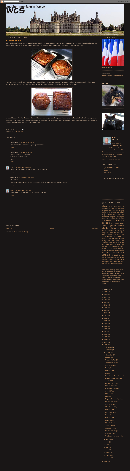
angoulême (105, 208)
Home (52, 228)
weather (120, 259)
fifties (111, 220)
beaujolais (105, 210)
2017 (105, 315)
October (108, 352)
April (107, 450)
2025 (105, 294)
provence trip (106, 246)
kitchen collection (107, 230)
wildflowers (120, 261)
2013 (105, 326)
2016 (105, 318)
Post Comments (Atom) (21, 232)
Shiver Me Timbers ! (111, 415)
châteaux (105, 216)
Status (106, 170)
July (107, 442)
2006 (105, 345)
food (114, 220)
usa (118, 257)
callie (104, 212)
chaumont (113, 216)
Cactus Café (109, 393)
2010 (105, 334)
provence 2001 (119, 244)
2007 (105, 342)
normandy (115, 238)
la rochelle (118, 230)
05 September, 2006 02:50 (26, 142)
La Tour (107, 373)
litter (115, 232)
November (109, 350)
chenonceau (120, 216)
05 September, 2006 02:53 (26, 152)
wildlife (104, 263)
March (108, 452)
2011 (105, 331)
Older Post (95, 228)
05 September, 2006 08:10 (23, 167)
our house (116, 240)
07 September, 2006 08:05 (23, 190)
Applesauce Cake (13, 40)
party (111, 244)
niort (110, 238)
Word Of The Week (111, 365)
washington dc (112, 259)
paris (115, 242)
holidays (113, 228)
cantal (114, 212)
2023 (105, 300)
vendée (122, 257)
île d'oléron (120, 228)
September (109, 355)
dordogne (121, 218)
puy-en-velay (115, 246)
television (116, 252)
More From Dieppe (110, 412)
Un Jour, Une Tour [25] (112, 360)
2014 (105, 323)
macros (110, 234)
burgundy (121, 210)
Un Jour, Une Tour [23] (112, 431)
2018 (105, 313)
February (108, 455)
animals (111, 208)
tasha (108, 252)
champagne (121, 214)
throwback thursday (118, 255)
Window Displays (110, 433)
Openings (108, 396)
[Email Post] (22, 129)
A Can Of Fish (109, 391)
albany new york (109, 206)
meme (114, 234)
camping (109, 212)
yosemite (119, 263)
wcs (11, 167)
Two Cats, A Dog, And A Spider (114, 436)
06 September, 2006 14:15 (26, 177)
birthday (115, 210)
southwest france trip (114, 250)
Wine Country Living (111, 407)
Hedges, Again (109, 357)
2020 (105, 307)
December (109, 347)
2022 (105, 302)
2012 (105, 329)
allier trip (121, 206)
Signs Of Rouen (110, 425)
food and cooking (17, 131)
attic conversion (119, 208)
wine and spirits (112, 263)
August (108, 439)
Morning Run (109, 368)
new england (117, 236)
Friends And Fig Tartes (112, 388)
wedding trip (105, 261)
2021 (105, 305)
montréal (109, 236)
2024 (105, 297)
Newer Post (9, 228)
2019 (105, 310)
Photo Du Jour (109, 370)
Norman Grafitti (109, 420)
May (107, 447)
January (108, 458)
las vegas (110, 232)
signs (110, 248)
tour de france (106, 257)
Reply (12, 147)
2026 (105, 292)
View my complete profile (111, 159)
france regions (115, 223)
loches (119, 232)
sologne (115, 248)
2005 (105, 461)
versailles (104, 259)
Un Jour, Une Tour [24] (112, 401)
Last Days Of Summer (112, 383)
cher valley (106, 218)
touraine (113, 257)
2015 (105, 321)
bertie (110, 210)
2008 (105, 339)
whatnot (113, 261)
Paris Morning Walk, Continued (114, 376)
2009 (105, 337)
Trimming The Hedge (111, 362)
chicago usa (114, 218)
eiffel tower (105, 220)
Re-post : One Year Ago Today (114, 399)
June (107, 444)
